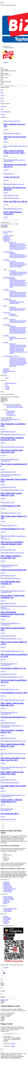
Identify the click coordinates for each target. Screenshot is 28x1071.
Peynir (14, 284)
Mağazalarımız (7, 884)
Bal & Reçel (13, 280)
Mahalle (2, 1016)
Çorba (23, 243)
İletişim (5, 903)
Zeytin (11, 287)
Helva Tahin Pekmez (21, 280)
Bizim (2, 92)
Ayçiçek (2, 95)
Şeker (11, 249)
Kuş (17, 315)
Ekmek (11, 301)
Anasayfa (6, 916)
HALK (7, 386)
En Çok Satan (10, 413)
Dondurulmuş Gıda (14, 245)
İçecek (2, 109)
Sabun (23, 322)
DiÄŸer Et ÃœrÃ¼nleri (21, 362)
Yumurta (25, 285)
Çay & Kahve (13, 272)
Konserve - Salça (17, 247)
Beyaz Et (12, 292)
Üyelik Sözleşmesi (8, 910)
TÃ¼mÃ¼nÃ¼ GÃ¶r (15, 358)
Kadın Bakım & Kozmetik (17, 329)
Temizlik (3, 114)
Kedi (11, 315)
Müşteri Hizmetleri (8, 896)
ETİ (6, 384)
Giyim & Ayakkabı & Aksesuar (18, 347)
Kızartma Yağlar (13, 255)
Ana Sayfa (6, 368)
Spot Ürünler (19, 350)
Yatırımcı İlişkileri (8, 890)
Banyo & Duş (23, 327)
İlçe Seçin (3, 1014)
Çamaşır (15, 320)
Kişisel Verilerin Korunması (10, 908)
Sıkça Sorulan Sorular (9, 899)
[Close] (3, 1001)
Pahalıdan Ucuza (11, 412)
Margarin (22, 257)
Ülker (2, 90)
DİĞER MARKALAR (10, 383)
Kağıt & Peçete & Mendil (16, 322)
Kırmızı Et (16, 292)
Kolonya (21, 330)
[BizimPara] (8, 59)
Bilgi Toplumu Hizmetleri (10, 888)
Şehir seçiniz (4, 1013)
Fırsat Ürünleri (18, 346)
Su (21, 273)
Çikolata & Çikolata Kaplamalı (17, 262)
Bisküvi (5, 372)
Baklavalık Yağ (19, 254)
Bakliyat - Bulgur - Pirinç (16, 243)
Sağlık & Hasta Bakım (18, 331)
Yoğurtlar (20, 285)
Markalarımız (7, 883)
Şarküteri (12, 285)
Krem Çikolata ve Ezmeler (17, 282)
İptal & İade (6, 900)
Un (23, 249)
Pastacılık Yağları (16, 257)
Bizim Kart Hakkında (9, 898)
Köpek (14, 315)
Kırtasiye (18, 349)
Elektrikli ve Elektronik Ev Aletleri (18, 345)
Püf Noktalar (7, 921)
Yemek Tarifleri (7, 917)
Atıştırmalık (3, 117)
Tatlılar (17, 303)
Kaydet (2, 996)
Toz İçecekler (19, 274)
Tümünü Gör (13, 242)
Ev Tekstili (12, 346)
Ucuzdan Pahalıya (11, 411)
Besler (2, 98)
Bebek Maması (19, 308)
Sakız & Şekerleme (18, 265)
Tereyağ (16, 285)
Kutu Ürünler (19, 338)
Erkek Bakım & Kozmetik (16, 329)
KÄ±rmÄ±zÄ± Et (14, 359)
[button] (4, 227)
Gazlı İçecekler (20, 272)
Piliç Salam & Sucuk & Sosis (19, 296)
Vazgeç (6, 1000)
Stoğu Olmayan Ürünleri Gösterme (15, 407)
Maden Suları (17, 273)
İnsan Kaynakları (8, 886)
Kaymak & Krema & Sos (16, 281)
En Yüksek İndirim (11, 415)
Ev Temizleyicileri (22, 320)
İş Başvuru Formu (8, 887)
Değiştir (13, 1043)
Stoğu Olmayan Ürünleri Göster (14, 405)
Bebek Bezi (12, 308)
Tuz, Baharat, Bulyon (18, 249)
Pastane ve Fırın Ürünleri (15, 266)
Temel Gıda (3, 106)
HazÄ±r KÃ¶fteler (19, 363)
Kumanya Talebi (7, 891)
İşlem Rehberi (7, 902)
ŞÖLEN (7, 387)
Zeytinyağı (20, 255)
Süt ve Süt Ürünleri (20, 284)
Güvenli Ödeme (7, 911)
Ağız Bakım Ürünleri (15, 327)
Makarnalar (24, 247)
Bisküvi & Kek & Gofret (16, 264)
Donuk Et (16, 295)
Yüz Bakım (22, 333)
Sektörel (5, 923)
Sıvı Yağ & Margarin (5, 111)
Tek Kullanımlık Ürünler (17, 351)
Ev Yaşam (6, 920)
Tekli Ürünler (13, 338)
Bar (23, 265)
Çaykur (2, 100)
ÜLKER (7, 389)
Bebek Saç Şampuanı (18, 310)
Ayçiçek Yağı (13, 254)
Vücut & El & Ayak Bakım (18, 332)
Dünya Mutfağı (7, 919)
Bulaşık (11, 320)
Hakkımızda (6, 882)
